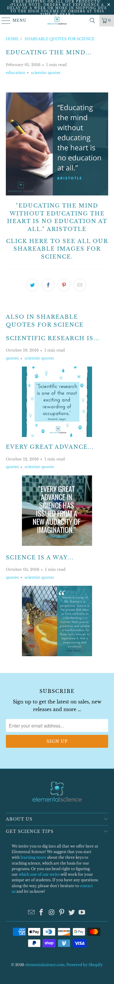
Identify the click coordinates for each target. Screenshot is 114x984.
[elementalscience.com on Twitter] (72, 912)
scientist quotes (46, 72)
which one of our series (39, 874)
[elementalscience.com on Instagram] (51, 912)
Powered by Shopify (84, 965)
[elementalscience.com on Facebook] (41, 912)
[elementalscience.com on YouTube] (82, 912)
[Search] (92, 20)
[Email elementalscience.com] (31, 912)
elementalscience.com (45, 965)
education (15, 72)
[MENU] (3, 20)
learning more (33, 857)
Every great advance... (50, 447)
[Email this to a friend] (79, 285)
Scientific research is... (53, 338)
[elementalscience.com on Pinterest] (62, 912)
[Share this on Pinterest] (64, 285)
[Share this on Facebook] (48, 285)
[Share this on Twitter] (32, 285)
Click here (27, 241)
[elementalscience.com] (57, 20)
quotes (12, 358)
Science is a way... (40, 557)
